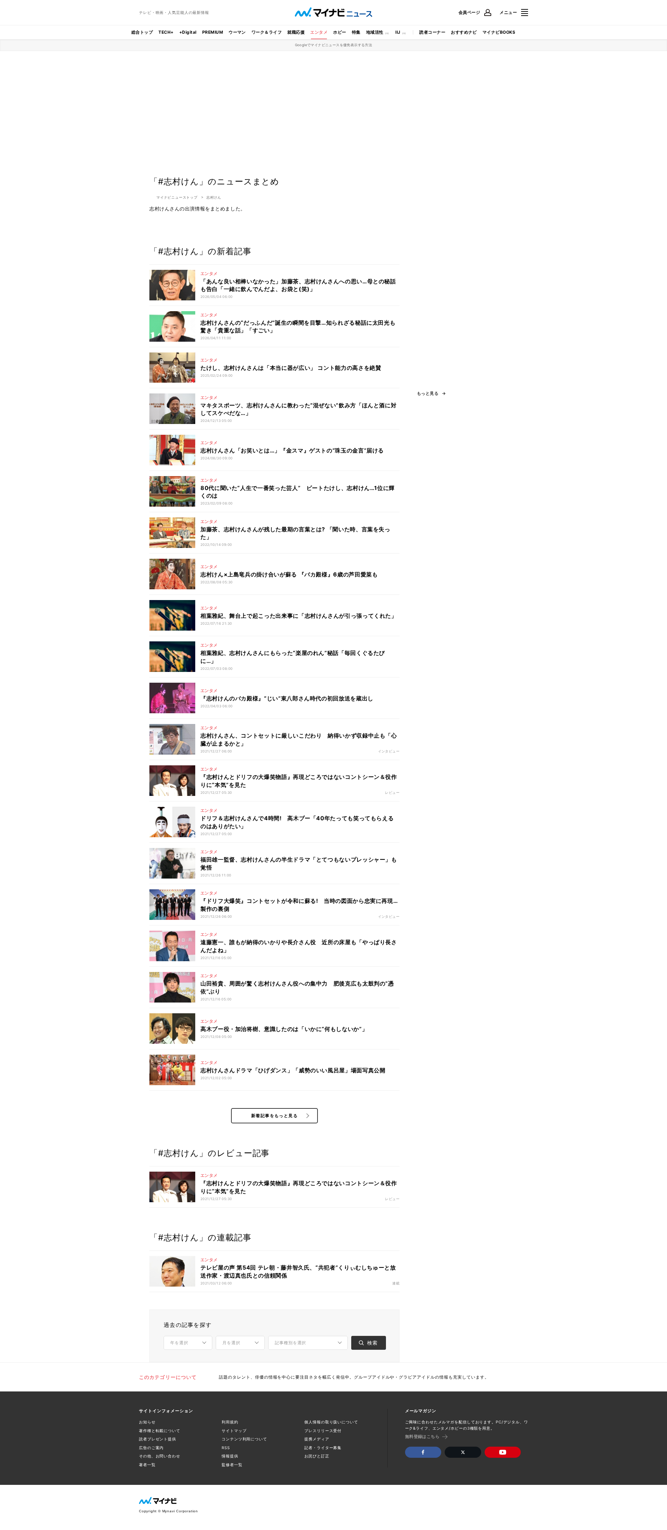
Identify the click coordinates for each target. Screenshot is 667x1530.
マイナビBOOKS (499, 32)
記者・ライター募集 (322, 1447)
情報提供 (230, 1456)
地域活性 (375, 32)
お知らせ (147, 1422)
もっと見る (427, 393)
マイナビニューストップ (177, 197)
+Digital (188, 32)
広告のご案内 (151, 1447)
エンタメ (319, 32)
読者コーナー (432, 32)
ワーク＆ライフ (267, 32)
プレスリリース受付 (322, 1430)
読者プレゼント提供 (157, 1439)
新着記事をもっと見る (274, 1115)
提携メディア (316, 1439)
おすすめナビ (464, 32)
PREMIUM (212, 32)
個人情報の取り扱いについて (331, 1422)
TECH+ (165, 32)
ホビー (339, 32)
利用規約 (230, 1422)
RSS (226, 1447)
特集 (356, 32)
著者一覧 (147, 1464)
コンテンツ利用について (244, 1439)
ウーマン (237, 32)
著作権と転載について (159, 1430)
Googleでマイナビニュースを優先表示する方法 (333, 45)
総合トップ (142, 32)
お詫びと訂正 (316, 1456)
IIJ (397, 32)
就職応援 (296, 32)
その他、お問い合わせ (159, 1456)
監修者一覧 (232, 1464)
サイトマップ (234, 1430)
